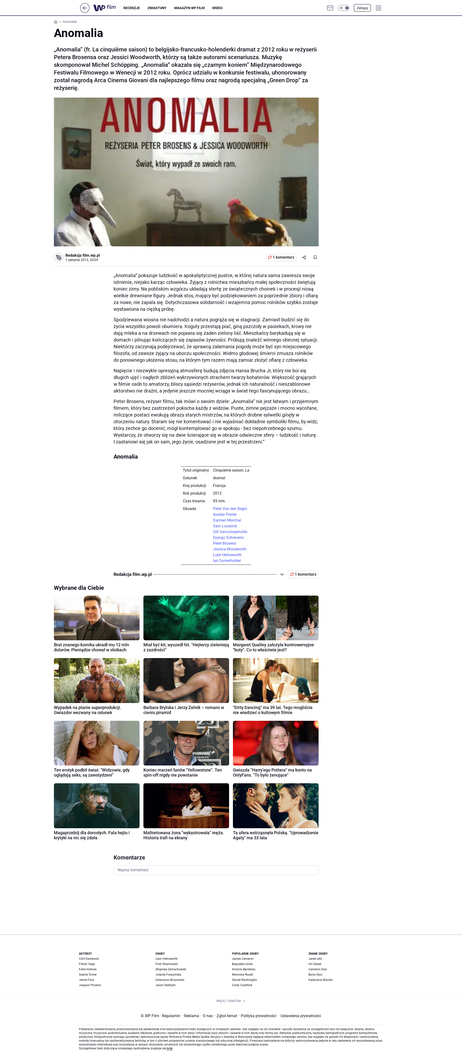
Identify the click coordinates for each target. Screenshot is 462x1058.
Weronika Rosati (242, 974)
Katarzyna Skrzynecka (169, 980)
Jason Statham (165, 985)
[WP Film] (108, 8)
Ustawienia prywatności (300, 1016)
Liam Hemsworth (166, 958)
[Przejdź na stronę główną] (85, 11)
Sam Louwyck (225, 526)
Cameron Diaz (317, 969)
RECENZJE (131, 8)
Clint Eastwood (89, 958)
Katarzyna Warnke (320, 980)
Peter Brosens (224, 543)
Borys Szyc (315, 974)
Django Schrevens (228, 537)
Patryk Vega (87, 964)
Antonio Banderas (243, 969)
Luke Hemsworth (227, 555)
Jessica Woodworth (229, 549)
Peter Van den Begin (230, 508)
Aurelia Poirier (225, 514)
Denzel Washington (244, 980)
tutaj (169, 1048)
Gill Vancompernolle (230, 531)
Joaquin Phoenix (90, 985)
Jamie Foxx (86, 980)
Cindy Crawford (242, 985)
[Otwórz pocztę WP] (330, 8)
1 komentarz (283, 257)
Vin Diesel (314, 964)
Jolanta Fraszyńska (168, 974)
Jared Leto (315, 958)
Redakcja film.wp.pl (82, 255)
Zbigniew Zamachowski (170, 969)
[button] (344, 8)
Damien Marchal (227, 520)
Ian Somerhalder (227, 560)
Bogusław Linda (242, 964)
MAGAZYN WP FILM (189, 8)
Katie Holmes (87, 969)
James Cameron (243, 958)
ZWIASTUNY (157, 8)
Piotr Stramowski (166, 964)
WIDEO (217, 8)
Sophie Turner (88, 974)
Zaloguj (362, 8)
